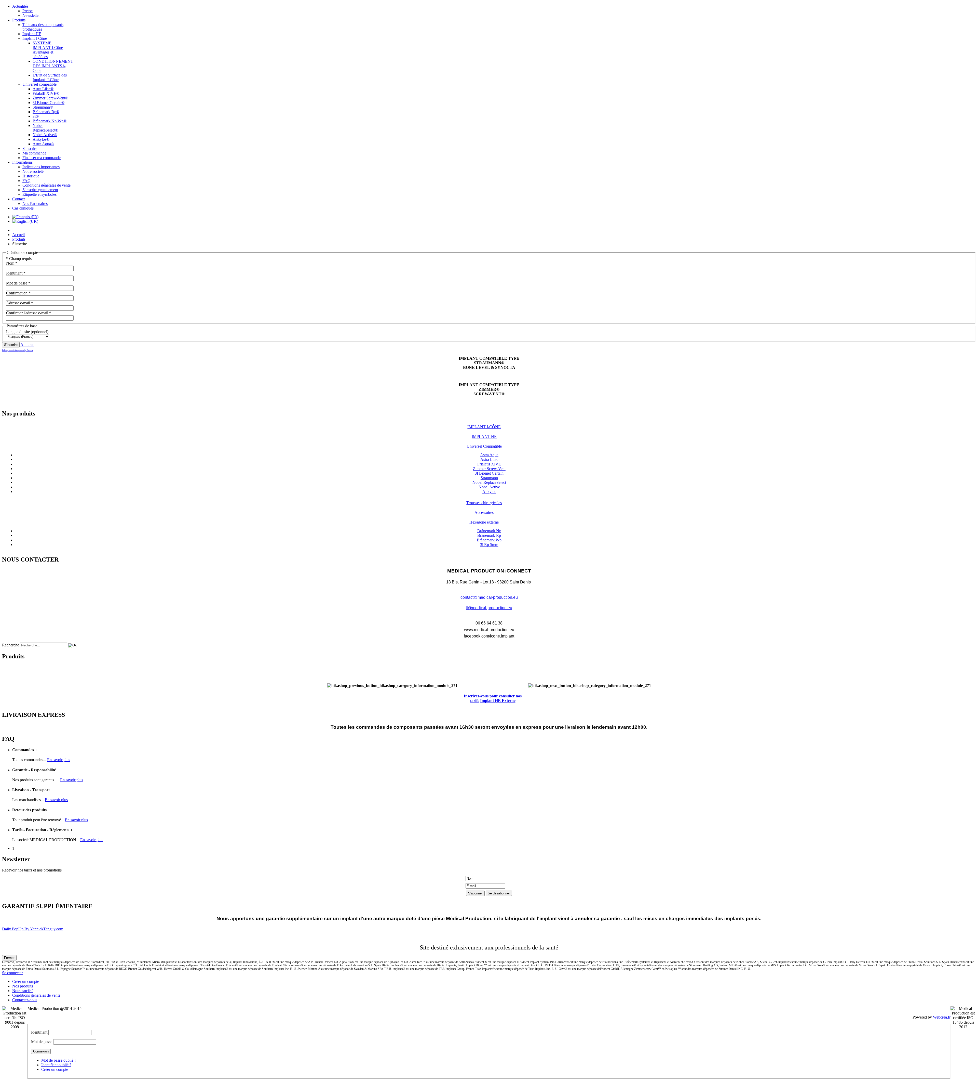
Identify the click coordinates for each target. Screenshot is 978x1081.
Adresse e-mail (19, 303)
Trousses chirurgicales (484, 503)
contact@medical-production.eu (489, 597)
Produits (18, 20)
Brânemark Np (489, 531)
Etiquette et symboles (39, 194)
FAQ (26, 180)
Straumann (489, 478)
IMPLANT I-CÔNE (484, 427)
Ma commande (34, 153)
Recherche (10, 645)
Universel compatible (39, 84)
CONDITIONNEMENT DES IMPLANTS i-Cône (53, 66)
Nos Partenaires (35, 203)
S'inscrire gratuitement (40, 190)
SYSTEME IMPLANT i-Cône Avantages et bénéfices (48, 50)
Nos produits (22, 986)
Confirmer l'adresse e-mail (28, 313)
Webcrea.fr (941, 1017)
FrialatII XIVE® (46, 93)
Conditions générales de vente (46, 185)
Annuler (27, 344)
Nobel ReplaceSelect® (45, 127)
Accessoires (484, 512)
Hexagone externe (484, 522)
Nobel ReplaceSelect (489, 482)
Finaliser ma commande (41, 157)
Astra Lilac (489, 459)
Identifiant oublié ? (56, 1065)
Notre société (33, 171)
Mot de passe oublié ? (58, 1060)
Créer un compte (25, 981)
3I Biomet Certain (489, 473)
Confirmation (18, 293)
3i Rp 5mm (489, 544)
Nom (11, 263)
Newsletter (31, 15)
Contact (18, 199)
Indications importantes (41, 167)
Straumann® (43, 107)
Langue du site (18, 332)
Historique (30, 176)
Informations (22, 162)
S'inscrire (29, 148)
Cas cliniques (23, 208)
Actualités (20, 6)
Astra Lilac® (43, 89)
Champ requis (19, 258)
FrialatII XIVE (489, 464)
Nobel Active (489, 487)
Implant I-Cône (34, 38)
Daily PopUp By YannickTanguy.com (32, 929)
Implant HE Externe (497, 700)
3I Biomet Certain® (48, 102)
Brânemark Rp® (46, 112)
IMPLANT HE (484, 436)
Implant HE (31, 34)
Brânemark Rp (489, 535)
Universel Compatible (484, 446)
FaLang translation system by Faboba (17, 350)
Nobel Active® (45, 135)
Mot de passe (18, 283)
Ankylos (489, 491)
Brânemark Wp (489, 540)
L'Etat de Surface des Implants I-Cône (50, 77)
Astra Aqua (489, 455)
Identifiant (15, 273)
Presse (27, 11)
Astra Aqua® (43, 144)
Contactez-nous (24, 1000)
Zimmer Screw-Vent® (50, 98)
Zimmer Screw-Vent (489, 468)
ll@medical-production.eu (489, 608)
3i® (36, 116)
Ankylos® (41, 139)
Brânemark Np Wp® (49, 121)
